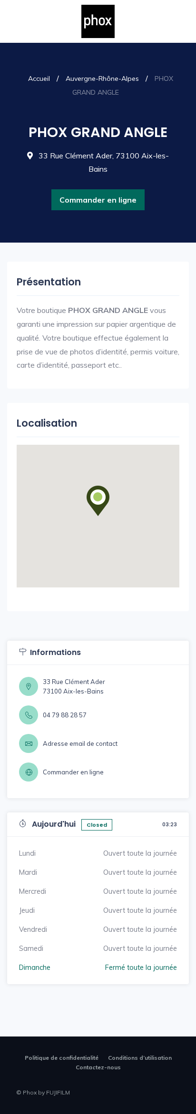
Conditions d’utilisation (140, 1057)
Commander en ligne (98, 200)
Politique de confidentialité (61, 1057)
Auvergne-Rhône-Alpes (102, 78)
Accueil (39, 78)
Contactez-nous (98, 1067)
